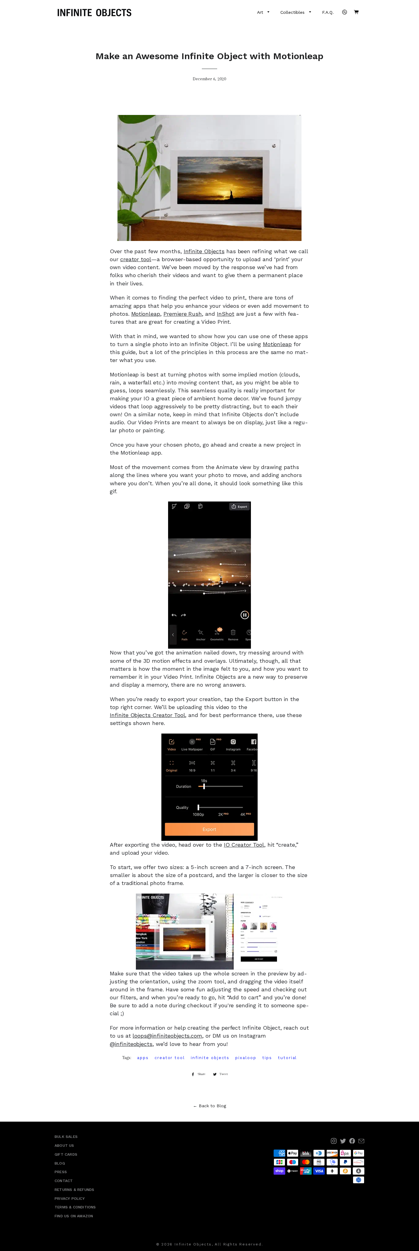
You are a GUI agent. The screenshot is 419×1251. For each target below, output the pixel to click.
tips (267, 1057)
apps (143, 1057)
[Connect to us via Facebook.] (352, 1141)
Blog (60, 1163)
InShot (225, 314)
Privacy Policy (70, 1198)
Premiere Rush (182, 314)
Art (261, 12)
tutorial (287, 1057)
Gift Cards (66, 1154)
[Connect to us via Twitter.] (343, 1141)
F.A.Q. (328, 12)
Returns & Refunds (74, 1190)
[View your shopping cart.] (356, 12)
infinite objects (210, 1057)
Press (61, 1172)
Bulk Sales (66, 1137)
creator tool (135, 259)
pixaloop (245, 1057)
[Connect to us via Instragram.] (334, 1141)
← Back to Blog (209, 1105)
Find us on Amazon (74, 1216)
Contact (64, 1181)
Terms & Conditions (75, 1207)
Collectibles (293, 12)
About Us (64, 1145)
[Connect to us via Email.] (361, 1141)
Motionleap (145, 314)
